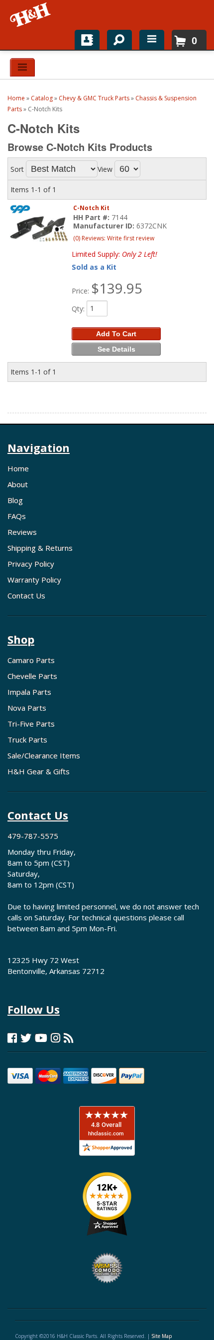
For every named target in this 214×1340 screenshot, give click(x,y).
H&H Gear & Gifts (38, 771)
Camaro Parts (31, 660)
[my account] (87, 40)
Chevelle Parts (32, 676)
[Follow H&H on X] (25, 1037)
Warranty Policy (34, 580)
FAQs (16, 516)
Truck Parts (27, 739)
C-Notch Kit (91, 208)
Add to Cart (116, 334)
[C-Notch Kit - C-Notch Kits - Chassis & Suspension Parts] (38, 229)
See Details (116, 349)
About (17, 484)
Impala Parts (29, 692)
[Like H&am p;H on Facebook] (12, 1037)
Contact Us (26, 595)
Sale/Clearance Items (43, 755)
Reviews (22, 532)
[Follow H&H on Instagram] (55, 1037)
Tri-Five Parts (31, 724)
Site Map (161, 1336)
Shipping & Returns (40, 548)
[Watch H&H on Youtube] (41, 1037)
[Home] (31, 14)
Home (18, 468)
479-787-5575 (32, 836)
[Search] (115, 38)
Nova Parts (26, 708)
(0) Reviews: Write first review (113, 238)
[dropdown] (151, 40)
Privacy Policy (30, 564)
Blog (15, 500)
